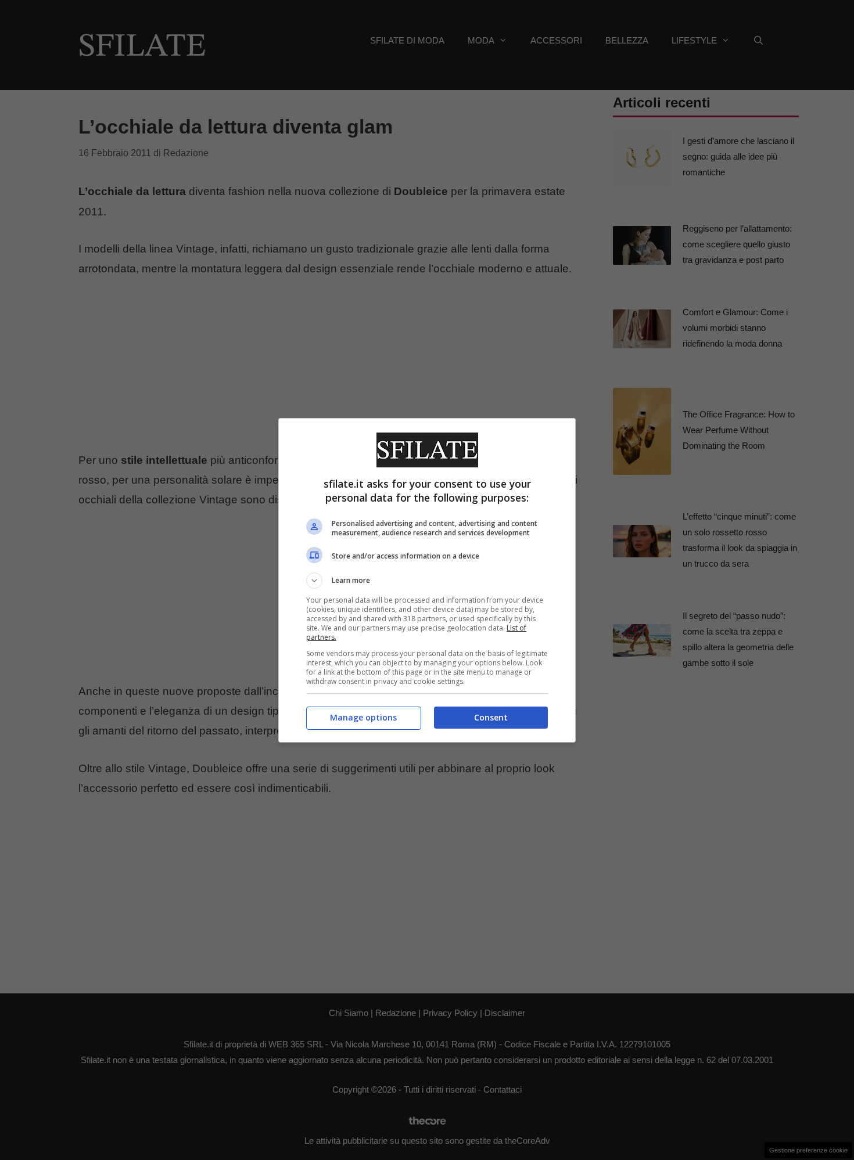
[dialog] (427, 580)
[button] (427, 580)
